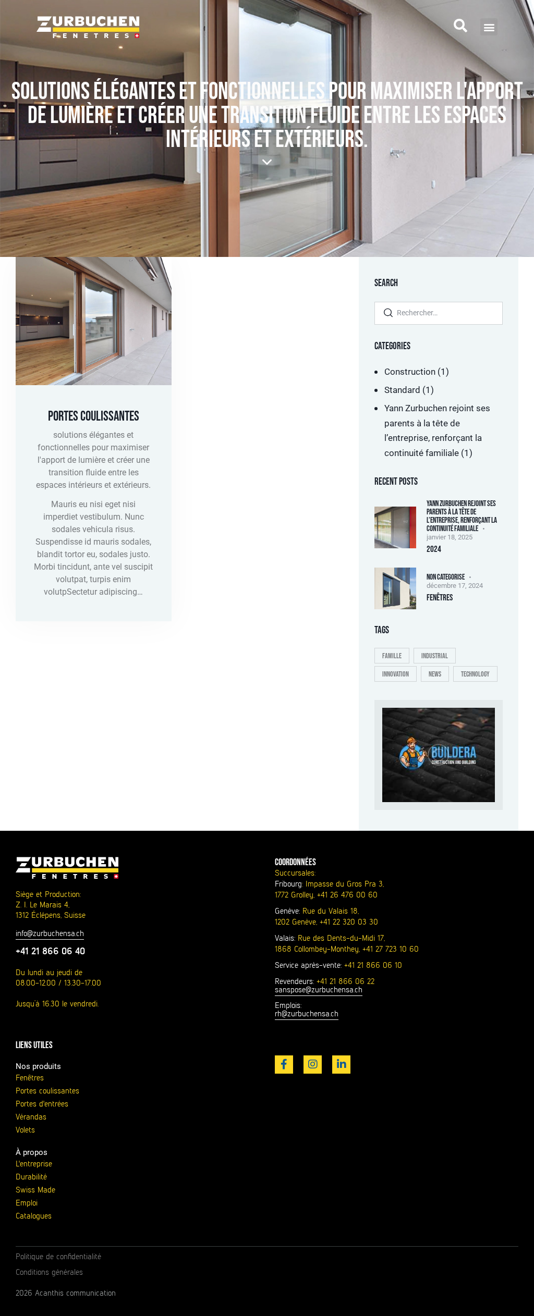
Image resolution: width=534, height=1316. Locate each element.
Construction (409, 371)
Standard (402, 390)
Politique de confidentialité (58, 1256)
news (435, 674)
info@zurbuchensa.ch (50, 933)
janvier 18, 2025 (449, 537)
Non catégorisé (446, 577)
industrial (434, 655)
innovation (395, 674)
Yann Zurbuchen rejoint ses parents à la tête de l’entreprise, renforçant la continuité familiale (462, 516)
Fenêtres (440, 598)
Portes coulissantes (93, 416)
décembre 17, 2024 (455, 585)
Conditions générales (49, 1272)
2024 (434, 549)
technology (475, 674)
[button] (488, 26)
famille (392, 655)
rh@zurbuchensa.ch (306, 1013)
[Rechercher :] (438, 312)
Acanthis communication (75, 1293)
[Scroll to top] (505, 1296)
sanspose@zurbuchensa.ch (318, 989)
